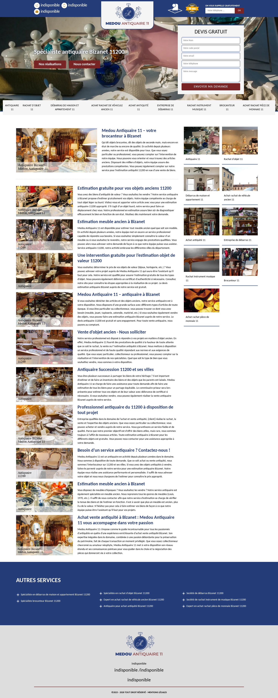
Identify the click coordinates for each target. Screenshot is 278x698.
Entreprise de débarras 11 (165, 107)
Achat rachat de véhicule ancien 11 (107, 107)
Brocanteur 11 (227, 107)
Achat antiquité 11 (138, 107)
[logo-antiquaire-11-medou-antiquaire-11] (127, 15)
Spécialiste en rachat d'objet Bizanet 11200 (126, 593)
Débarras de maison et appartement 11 (65, 107)
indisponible (50, 5)
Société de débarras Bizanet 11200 (204, 593)
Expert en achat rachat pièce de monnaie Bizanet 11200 (216, 606)
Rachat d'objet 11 (32, 107)
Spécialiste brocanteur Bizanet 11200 (40, 601)
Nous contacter (84, 64)
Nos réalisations (50, 64)
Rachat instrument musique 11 (199, 107)
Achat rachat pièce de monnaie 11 (256, 107)
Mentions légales (157, 692)
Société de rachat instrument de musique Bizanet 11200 (216, 599)
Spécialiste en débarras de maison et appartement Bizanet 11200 (55, 594)
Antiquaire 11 (12, 107)
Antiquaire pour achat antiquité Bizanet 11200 (128, 606)
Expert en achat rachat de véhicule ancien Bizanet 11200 (134, 599)
